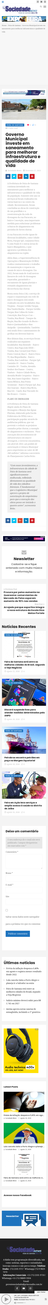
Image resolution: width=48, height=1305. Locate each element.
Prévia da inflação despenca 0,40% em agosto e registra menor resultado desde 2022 (23, 971)
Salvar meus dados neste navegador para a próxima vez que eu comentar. (23, 920)
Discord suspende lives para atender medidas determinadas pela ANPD (24, 712)
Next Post (39, 604)
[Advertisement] (24, 59)
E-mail (9, 885)
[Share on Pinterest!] (32, 176)
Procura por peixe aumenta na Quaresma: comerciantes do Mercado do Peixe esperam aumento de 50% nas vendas (22, 597)
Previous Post (11, 589)
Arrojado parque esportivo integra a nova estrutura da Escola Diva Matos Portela (24, 610)
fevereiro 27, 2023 (33, 171)
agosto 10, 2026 (13, 812)
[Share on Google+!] (20, 176)
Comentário (12, 852)
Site (7, 896)
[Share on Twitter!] (14, 176)
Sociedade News (14, 171)
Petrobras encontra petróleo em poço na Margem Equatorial (22, 759)
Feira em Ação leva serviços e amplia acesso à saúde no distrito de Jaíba (23, 805)
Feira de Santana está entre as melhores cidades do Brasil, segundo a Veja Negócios (24, 664)
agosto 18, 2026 (13, 719)
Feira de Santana (14, 25)
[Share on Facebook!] (8, 176)
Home (4, 25)
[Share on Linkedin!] (26, 176)
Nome (9, 873)
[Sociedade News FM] (20, 9)
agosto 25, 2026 (13, 671)
